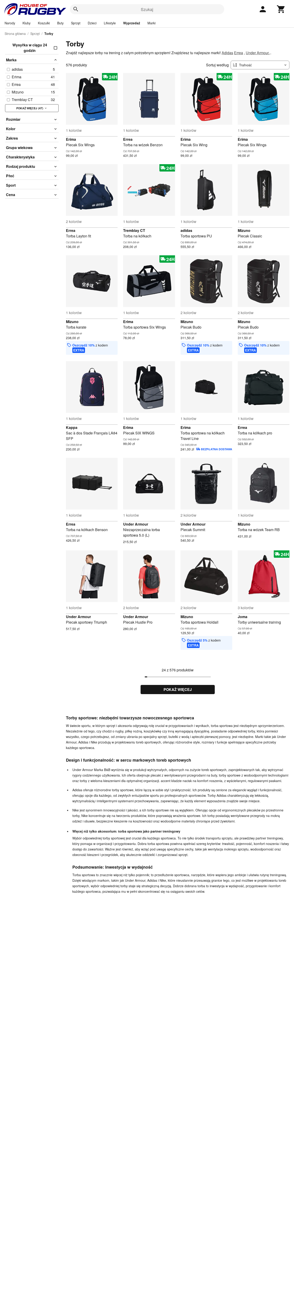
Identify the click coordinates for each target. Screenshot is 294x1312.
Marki (151, 23)
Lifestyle (110, 23)
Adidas (227, 52)
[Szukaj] (76, 9)
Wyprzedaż (131, 23)
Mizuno (244, 230)
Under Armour (135, 524)
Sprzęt (75, 23)
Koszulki (44, 23)
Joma (242, 616)
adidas (186, 230)
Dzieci (92, 23)
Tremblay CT (134, 230)
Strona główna (15, 33)
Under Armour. (257, 52)
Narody (10, 23)
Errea (238, 52)
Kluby (27, 23)
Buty (60, 23)
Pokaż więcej (178, 689)
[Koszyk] (281, 9)
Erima (71, 139)
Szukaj (147, 9)
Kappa (71, 427)
